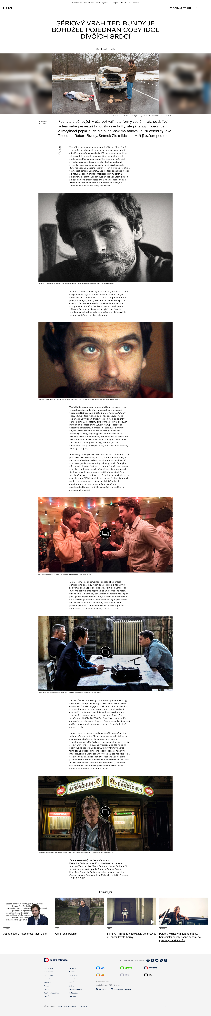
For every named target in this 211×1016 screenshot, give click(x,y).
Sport (98, 3)
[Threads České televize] (165, 961)
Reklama (72, 972)
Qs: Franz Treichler (66, 933)
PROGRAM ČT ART (180, 8)
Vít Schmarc (42, 121)
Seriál (105, 49)
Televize (163, 929)
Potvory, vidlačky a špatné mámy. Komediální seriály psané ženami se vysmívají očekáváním (180, 937)
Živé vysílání (48, 972)
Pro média (72, 968)
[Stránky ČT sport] (126, 968)
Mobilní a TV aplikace (51, 993)
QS (57, 929)
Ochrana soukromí (70, 1006)
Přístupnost (83, 1006)
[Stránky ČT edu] (155, 975)
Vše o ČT (136, 3)
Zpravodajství (89, 3)
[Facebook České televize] (152, 961)
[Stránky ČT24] (100, 968)
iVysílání (105, 3)
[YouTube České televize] (157, 961)
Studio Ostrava (74, 979)
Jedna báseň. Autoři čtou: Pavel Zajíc (25, 933)
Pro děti (123, 3)
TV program (114, 3)
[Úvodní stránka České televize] (56, 961)
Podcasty (47, 982)
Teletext (47, 979)
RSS (166, 1006)
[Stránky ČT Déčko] (100, 975)
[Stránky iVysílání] (155, 967)
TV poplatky (48, 975)
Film (97, 49)
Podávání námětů (75, 989)
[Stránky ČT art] (124, 975)
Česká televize (77, 3)
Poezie (7, 929)
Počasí (46, 986)
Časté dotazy (73, 993)
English (59, 1006)
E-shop (46, 989)
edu (129, 3)
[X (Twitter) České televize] (161, 961)
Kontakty (72, 996)
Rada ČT (72, 982)
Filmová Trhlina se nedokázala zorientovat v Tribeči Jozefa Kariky (131, 935)
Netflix (112, 49)
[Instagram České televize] (148, 961)
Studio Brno (73, 975)
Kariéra (71, 986)
